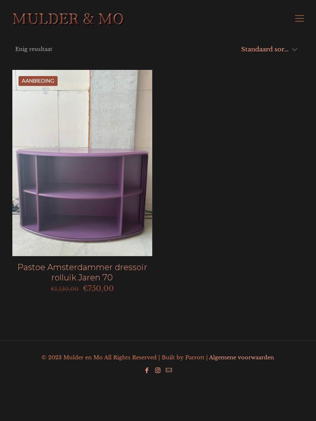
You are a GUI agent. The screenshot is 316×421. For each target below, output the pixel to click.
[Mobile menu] (300, 18)
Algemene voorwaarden (241, 357)
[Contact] (169, 370)
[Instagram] (157, 370)
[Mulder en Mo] (68, 18)
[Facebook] (146, 370)
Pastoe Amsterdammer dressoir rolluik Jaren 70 (82, 272)
